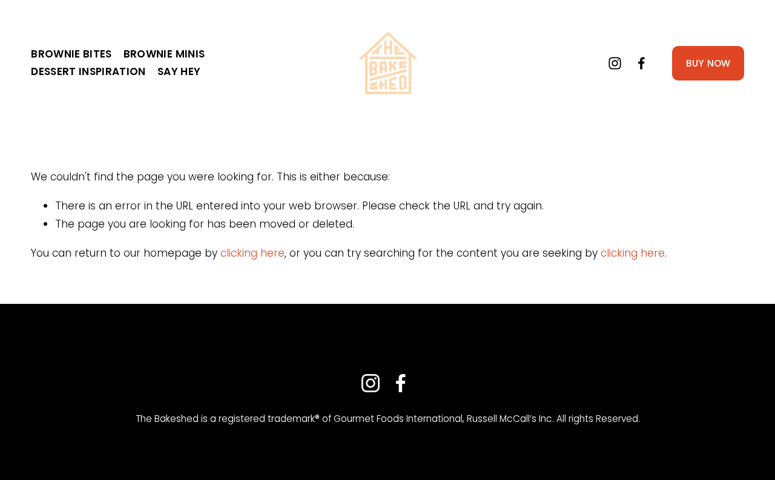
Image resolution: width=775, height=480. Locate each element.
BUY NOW (708, 63)
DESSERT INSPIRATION (88, 71)
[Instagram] (614, 63)
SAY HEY (178, 71)
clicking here (252, 253)
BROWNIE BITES (71, 54)
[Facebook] (641, 63)
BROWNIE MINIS (164, 54)
